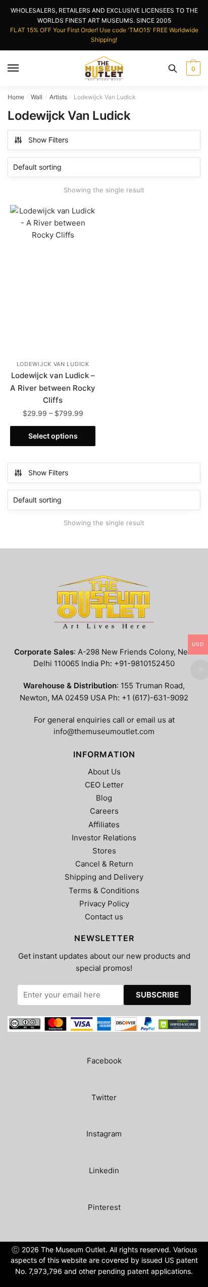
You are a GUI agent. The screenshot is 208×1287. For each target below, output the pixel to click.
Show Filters (48, 139)
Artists (58, 97)
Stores (104, 850)
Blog (104, 798)
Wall (36, 97)
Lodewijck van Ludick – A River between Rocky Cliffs (52, 388)
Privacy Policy (104, 903)
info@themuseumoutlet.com (104, 731)
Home (16, 97)
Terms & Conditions (104, 890)
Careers (104, 811)
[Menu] (14, 68)
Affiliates (104, 824)
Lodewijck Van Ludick (53, 364)
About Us (104, 771)
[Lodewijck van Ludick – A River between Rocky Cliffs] (52, 280)
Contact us (104, 916)
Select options (53, 436)
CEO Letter (104, 785)
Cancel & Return (104, 864)
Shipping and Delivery (104, 877)
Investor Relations (104, 837)
